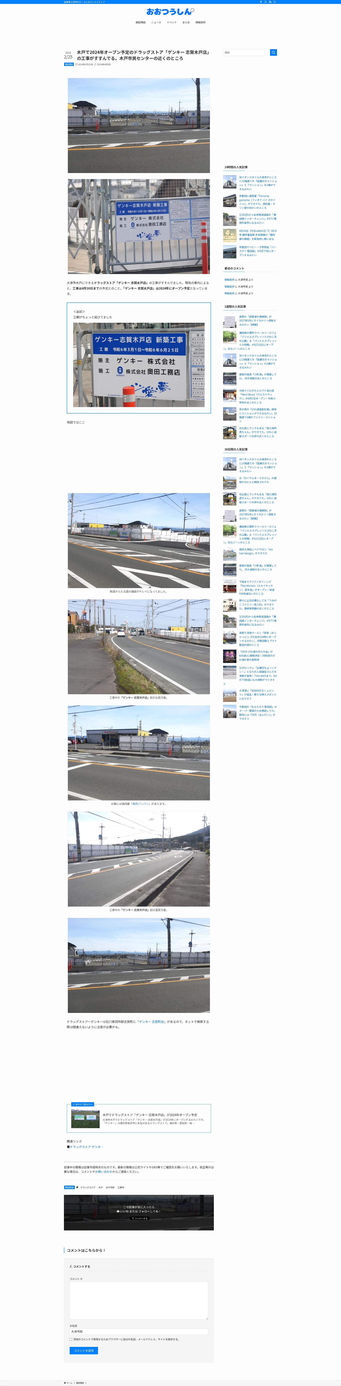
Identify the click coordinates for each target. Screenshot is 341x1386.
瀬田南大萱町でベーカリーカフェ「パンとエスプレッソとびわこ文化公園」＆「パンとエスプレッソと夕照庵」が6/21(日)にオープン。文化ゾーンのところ (250, 341)
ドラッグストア (87, 1187)
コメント (76, 1279)
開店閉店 (69, 64)
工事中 (121, 1187)
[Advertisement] (250, 84)
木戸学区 (110, 1187)
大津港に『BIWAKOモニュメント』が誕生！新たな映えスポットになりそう (258, 694)
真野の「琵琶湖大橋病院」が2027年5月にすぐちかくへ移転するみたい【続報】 (257, 320)
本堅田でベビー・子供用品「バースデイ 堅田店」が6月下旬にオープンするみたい (258, 251)
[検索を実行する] (273, 52)
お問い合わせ (103, 1171)
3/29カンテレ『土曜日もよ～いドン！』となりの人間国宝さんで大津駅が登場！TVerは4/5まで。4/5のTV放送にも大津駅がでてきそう (250, 676)
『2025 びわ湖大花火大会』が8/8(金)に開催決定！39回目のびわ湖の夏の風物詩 (257, 655)
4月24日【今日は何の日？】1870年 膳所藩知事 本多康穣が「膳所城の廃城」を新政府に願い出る (258, 235)
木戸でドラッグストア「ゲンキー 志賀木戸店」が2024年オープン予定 (150, 1115)
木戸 (101, 1187)
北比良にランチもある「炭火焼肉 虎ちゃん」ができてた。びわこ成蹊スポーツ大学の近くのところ (258, 432)
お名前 (73, 1325)
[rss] (270, 2)
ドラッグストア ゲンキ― (87, 1147)
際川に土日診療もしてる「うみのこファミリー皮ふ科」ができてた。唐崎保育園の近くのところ (258, 604)
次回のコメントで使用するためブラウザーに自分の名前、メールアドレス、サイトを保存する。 (126, 1339)
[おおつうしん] (170, 11)
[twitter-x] (265, 2)
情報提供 (229, 279)
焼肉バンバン (140, 804)
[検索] (274, 2)
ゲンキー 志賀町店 (151, 1021)
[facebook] (261, 2)
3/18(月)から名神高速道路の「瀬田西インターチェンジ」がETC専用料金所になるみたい (258, 218)
